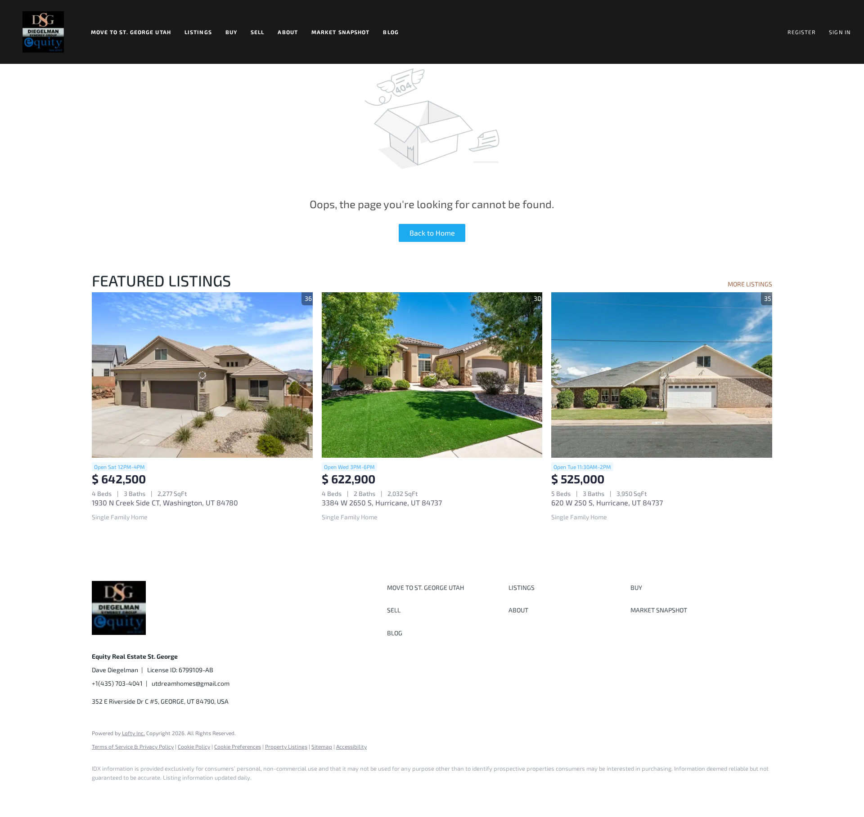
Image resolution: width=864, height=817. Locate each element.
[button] (43, 32)
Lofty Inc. (133, 733)
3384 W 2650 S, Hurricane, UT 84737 (382, 502)
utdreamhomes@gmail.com (191, 683)
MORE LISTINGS (750, 284)
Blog (390, 32)
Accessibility (351, 746)
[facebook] (102, 793)
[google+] (233, 793)
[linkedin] (129, 793)
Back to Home (432, 232)
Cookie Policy (194, 746)
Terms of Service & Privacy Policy (133, 746)
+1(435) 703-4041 (117, 683)
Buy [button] (231, 32)
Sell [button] (257, 32)
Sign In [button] (839, 32)
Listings (198, 32)
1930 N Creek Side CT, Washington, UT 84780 (165, 502)
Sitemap (321, 746)
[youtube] (207, 793)
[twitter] (155, 793)
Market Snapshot (340, 32)
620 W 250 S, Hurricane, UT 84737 (607, 502)
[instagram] (181, 793)
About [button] (288, 32)
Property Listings (286, 746)
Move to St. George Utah (131, 32)
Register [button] (801, 32)
